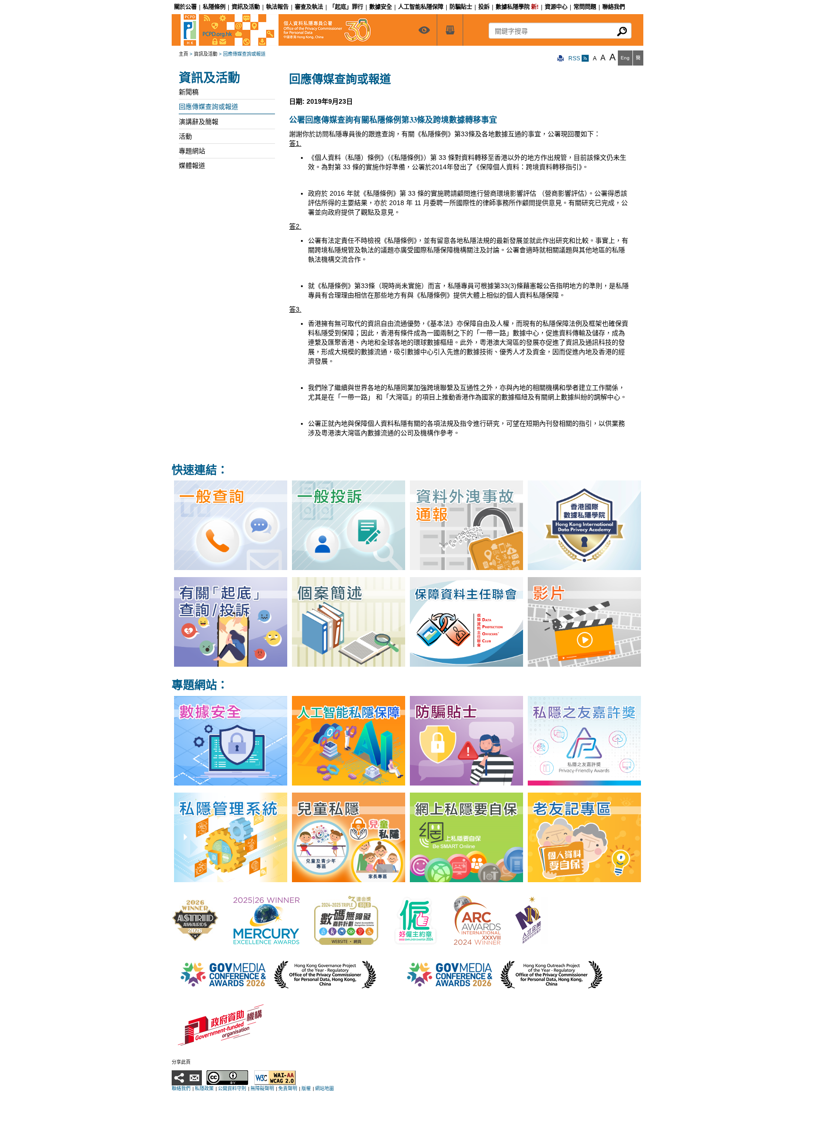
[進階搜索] (450, 30)
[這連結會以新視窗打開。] (195, 920)
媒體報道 (192, 165)
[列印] (561, 58)
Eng (625, 57)
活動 (185, 136)
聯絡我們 (181, 1088)
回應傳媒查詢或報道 (208, 106)
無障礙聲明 (262, 1088)
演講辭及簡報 (198, 121)
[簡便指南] (424, 30)
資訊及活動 (205, 54)
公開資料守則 (232, 1088)
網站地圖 (324, 1088)
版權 (306, 1088)
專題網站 (192, 151)
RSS (575, 58)
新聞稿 (189, 92)
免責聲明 (287, 1088)
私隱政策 (204, 1088)
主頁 (183, 54)
